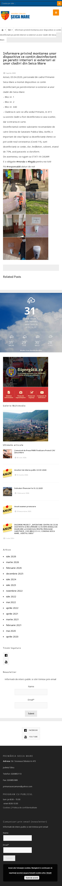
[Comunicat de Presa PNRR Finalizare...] (7, 453)
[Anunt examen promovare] (7, 509)
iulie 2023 (11, 584)
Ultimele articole (13, 445)
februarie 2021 (14, 625)
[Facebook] (6, 655)
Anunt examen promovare (25, 506)
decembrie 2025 (14, 573)
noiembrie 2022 (14, 590)
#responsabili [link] (14, 166)
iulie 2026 (11, 556)
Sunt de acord (32, 877)
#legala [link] (31, 161)
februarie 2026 (14, 567)
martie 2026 (12, 562)
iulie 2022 (11, 596)
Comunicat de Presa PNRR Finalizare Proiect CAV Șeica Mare (34, 451)
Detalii (48, 873)
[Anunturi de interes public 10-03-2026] (7, 473)
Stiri (9, 30)
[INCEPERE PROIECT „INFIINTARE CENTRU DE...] (7, 528)
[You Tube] (6, 662)
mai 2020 (11, 630)
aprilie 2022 (12, 607)
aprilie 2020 (12, 636)
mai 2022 (11, 602)
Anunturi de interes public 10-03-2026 (30, 469)
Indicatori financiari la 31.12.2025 (28, 488)
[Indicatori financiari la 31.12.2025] (7, 491)
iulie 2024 (11, 579)
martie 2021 (12, 619)
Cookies (6, 807)
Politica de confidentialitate (24, 807)
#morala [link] (20, 161)
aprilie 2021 (12, 613)
